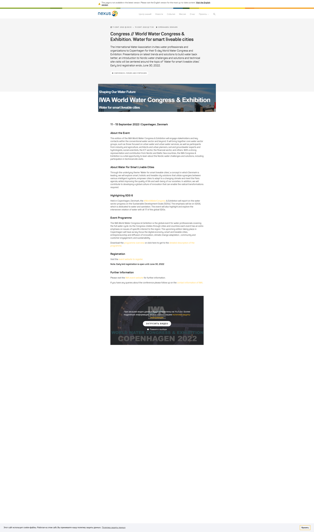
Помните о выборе (158, 329)
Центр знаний (145, 14)
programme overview (134, 242)
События (171, 14)
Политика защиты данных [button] (113, 527)
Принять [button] (305, 528)
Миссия (182, 14)
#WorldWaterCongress (155, 200)
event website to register (131, 259)
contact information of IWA (190, 282)
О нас (192, 14)
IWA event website (134, 277)
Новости (159, 14)
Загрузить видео (157, 323)
